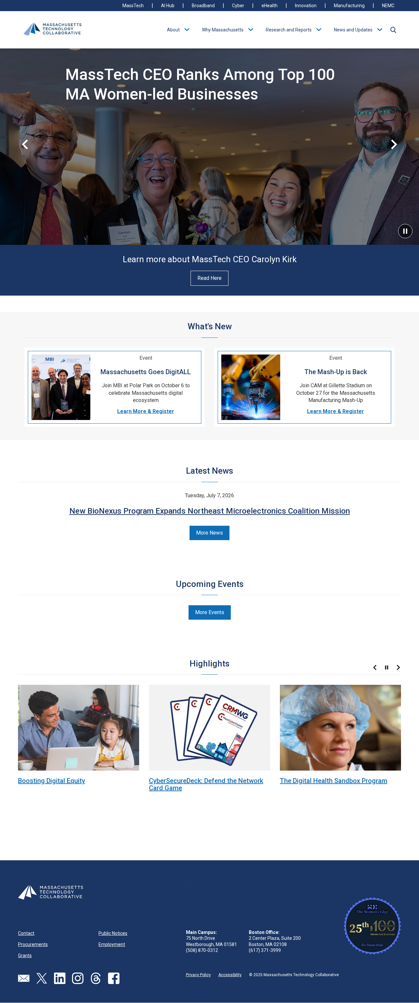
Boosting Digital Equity (51, 781)
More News (209, 533)
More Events (209, 612)
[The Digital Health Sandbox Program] (340, 727)
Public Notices (113, 933)
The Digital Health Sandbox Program (333, 781)
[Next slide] (394, 144)
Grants (25, 955)
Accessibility (230, 975)
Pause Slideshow (405, 231)
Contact (26, 933)
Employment (112, 944)
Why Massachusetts (223, 29)
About (173, 29)
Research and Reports (289, 29)
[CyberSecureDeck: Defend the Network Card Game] (209, 727)
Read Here (209, 278)
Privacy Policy (198, 975)
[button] (393, 29)
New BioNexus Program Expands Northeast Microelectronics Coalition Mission (209, 511)
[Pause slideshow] (386, 667)
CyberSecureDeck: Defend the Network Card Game (206, 784)
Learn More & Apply (94, 113)
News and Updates (353, 29)
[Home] (52, 30)
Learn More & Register (145, 411)
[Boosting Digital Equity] (78, 727)
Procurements (33, 944)
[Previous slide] (25, 144)
